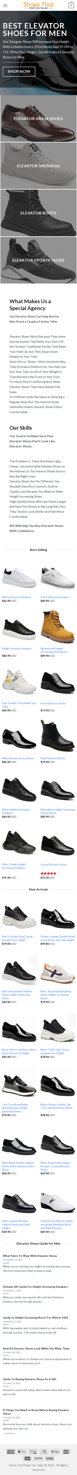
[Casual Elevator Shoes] (57, 843)
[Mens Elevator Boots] (57, 736)
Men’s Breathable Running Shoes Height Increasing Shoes (55, 995)
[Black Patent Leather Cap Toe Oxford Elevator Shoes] (57, 1083)
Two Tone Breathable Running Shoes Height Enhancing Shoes (15, 1108)
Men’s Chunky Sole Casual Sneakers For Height (17, 938)
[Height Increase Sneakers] (19, 627)
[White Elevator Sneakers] (19, 576)
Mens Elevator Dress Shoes (18, 758)
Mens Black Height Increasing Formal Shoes (57, 811)
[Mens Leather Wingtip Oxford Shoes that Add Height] (19, 1200)
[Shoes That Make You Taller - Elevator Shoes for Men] (38, 5)
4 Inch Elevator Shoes (53, 703)
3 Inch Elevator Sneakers (54, 597)
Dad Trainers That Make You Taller (19, 705)
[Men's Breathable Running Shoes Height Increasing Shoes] (57, 970)
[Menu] (5, 5)
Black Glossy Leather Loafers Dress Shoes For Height (19, 1051)
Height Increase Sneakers (17, 648)
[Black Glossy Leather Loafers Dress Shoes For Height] (19, 1028)
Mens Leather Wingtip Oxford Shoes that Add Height (15, 1224)
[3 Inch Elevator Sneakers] (57, 576)
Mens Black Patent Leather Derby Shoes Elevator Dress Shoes (18, 1166)
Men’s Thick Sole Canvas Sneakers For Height (54, 1051)
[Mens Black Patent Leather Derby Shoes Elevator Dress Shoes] (19, 1141)
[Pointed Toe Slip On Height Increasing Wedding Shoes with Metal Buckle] (57, 1200)
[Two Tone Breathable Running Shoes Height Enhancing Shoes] (19, 1083)
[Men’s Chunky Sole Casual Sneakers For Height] (19, 915)
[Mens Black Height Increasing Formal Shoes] (57, 788)
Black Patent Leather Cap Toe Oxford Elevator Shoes (56, 1106)
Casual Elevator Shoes (53, 864)
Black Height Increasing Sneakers (15, 811)
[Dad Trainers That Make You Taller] (19, 682)
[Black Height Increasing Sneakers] (19, 788)
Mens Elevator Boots (52, 758)
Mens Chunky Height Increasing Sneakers (14, 866)
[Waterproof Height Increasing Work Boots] (57, 627)
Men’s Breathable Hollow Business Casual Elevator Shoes (55, 1166)
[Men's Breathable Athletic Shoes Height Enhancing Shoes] (19, 970)
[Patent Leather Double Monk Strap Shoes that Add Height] (57, 915)
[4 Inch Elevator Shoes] (57, 682)
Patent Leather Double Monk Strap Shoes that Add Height (57, 938)
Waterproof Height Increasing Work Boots (54, 650)
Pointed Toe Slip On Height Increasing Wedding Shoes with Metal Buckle (56, 1224)
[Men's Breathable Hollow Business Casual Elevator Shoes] (57, 1141)
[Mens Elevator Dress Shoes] (19, 736)
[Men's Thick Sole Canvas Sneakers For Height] (57, 1028)
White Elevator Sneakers (16, 597)
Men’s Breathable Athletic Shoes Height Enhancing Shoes (17, 995)
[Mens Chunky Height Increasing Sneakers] (19, 843)
